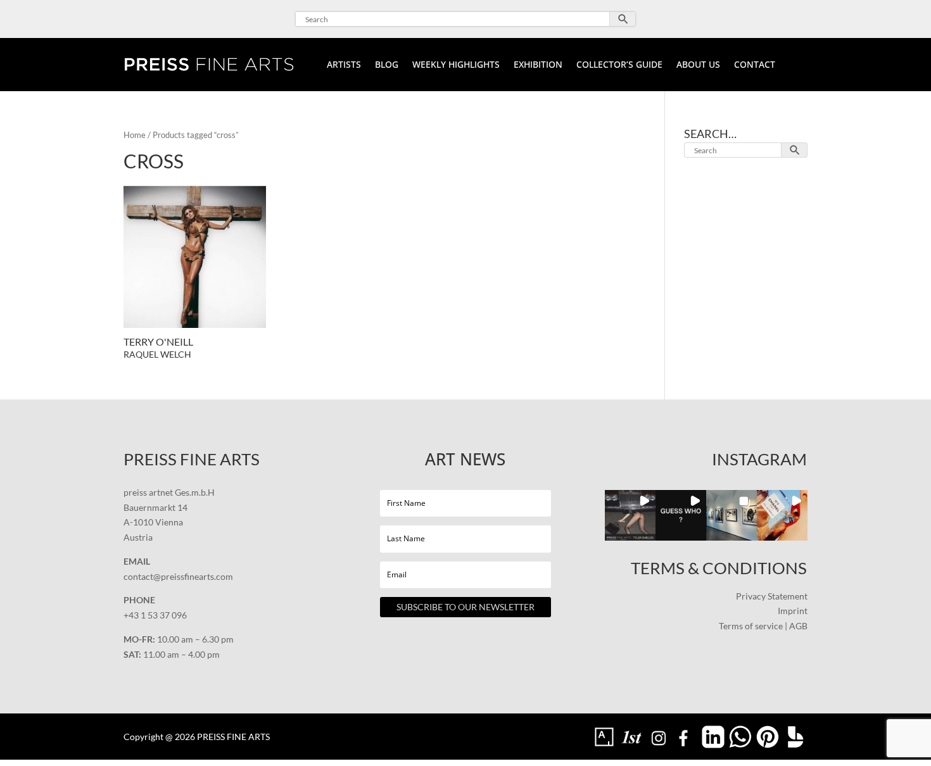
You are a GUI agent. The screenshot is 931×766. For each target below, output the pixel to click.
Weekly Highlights (456, 65)
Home (135, 135)
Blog (386, 65)
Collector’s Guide (619, 65)
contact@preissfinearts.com (178, 576)
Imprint (793, 610)
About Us (698, 65)
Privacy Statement (772, 596)
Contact (754, 65)
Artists (344, 65)
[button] (630, 515)
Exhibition (538, 65)
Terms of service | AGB (763, 625)
